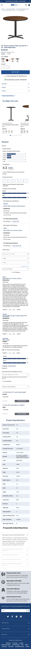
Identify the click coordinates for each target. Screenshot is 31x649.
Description (4, 83)
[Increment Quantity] (8, 67)
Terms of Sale (10, 646)
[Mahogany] (8, 60)
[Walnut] (3, 60)
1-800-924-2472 (23, 79)
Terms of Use (4, 646)
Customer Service (5, 628)
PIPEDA (26, 644)
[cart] (29, 5)
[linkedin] (21, 617)
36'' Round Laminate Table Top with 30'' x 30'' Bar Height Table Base (11, 124)
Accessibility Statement (19, 646)
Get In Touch (4, 634)
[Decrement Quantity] (2, 67)
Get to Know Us (5, 622)
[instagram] (17, 617)
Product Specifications (8, 95)
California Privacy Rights (5, 644)
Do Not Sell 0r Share (15, 644)
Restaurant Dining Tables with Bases (22, 9)
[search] (26, 5)
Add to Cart (15, 72)
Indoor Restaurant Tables (10, 9)
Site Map (27, 646)
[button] (15, 27)
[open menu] (2, 5)
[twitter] (8, 617)
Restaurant (3, 9)
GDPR (22, 644)
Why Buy (4, 87)
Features (4, 91)
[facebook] (12, 617)
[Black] (17, 60)
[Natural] (13, 60)
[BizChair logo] (15, 5)
